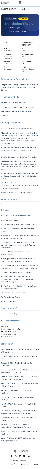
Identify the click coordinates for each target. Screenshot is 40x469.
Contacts (4, 463)
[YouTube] (24, 456)
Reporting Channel (12, 463)
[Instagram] (16, 456)
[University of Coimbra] (5, 2)
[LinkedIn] (28, 456)
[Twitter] (20, 456)
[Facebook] (11, 456)
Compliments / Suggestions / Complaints (24, 464)
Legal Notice (36, 463)
